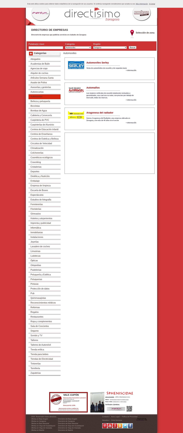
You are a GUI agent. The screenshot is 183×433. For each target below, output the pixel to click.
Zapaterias (36, 373)
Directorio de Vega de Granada (69, 428)
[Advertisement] (109, 155)
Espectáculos (37, 195)
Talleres (34, 340)
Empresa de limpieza (41, 185)
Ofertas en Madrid (37, 430)
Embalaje (35, 181)
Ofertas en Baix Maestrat (40, 423)
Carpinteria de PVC (40, 120)
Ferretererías (37, 204)
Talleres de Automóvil (41, 345)
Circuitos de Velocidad (41, 143)
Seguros (35, 331)
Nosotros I (106, 420)
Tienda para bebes (39, 354)
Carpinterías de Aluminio (42, 125)
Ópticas (34, 260)
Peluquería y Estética (41, 274)
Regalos (35, 312)
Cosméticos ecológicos (42, 157)
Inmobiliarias (37, 232)
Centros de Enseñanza (41, 134)
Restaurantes (37, 317)
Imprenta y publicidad (41, 223)
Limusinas (35, 251)
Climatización (37, 148)
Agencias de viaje (39, 68)
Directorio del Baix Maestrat (68, 423)
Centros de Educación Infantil (45, 129)
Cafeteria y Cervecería (41, 115)
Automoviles (36, 96)
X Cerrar (152, 4)
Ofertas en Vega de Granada (41, 428)
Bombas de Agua (39, 110)
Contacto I (106, 417)
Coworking (36, 162)
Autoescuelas (37, 92)
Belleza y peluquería (40, 101)
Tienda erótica (37, 349)
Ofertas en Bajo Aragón (39, 419)
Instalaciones (37, 237)
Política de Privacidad (129, 417)
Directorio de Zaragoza (66, 421)
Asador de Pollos (39, 82)
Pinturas (34, 284)
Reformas (35, 307)
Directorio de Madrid (65, 430)
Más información (142, 4)
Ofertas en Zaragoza (38, 421)
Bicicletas (35, 106)
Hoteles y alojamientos (41, 218)
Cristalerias (36, 167)
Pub (32, 293)
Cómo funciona (116, 420)
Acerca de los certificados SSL (141, 419)
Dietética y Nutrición (40, 176)
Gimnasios (36, 214)
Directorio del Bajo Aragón (67, 419)
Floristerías (36, 209)
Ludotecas (35, 256)
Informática (36, 228)
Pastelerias (36, 270)
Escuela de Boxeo (39, 190)
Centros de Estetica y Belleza (45, 139)
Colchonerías (37, 153)
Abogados (35, 59)
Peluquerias (36, 279)
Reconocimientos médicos (43, 303)
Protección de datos (40, 289)
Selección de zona (145, 33)
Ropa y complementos (41, 321)
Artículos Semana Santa (42, 78)
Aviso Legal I (115, 417)
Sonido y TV (36, 335)
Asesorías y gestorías (41, 87)
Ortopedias (36, 265)
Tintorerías (36, 363)
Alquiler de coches (39, 73)
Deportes (35, 171)
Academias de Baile (40, 64)
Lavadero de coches (40, 246)
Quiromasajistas (38, 298)
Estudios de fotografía (41, 199)
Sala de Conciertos (40, 326)
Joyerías (35, 242)
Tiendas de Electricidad (42, 359)
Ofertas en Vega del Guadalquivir (43, 426)
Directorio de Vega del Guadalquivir (71, 426)
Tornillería (35, 368)
